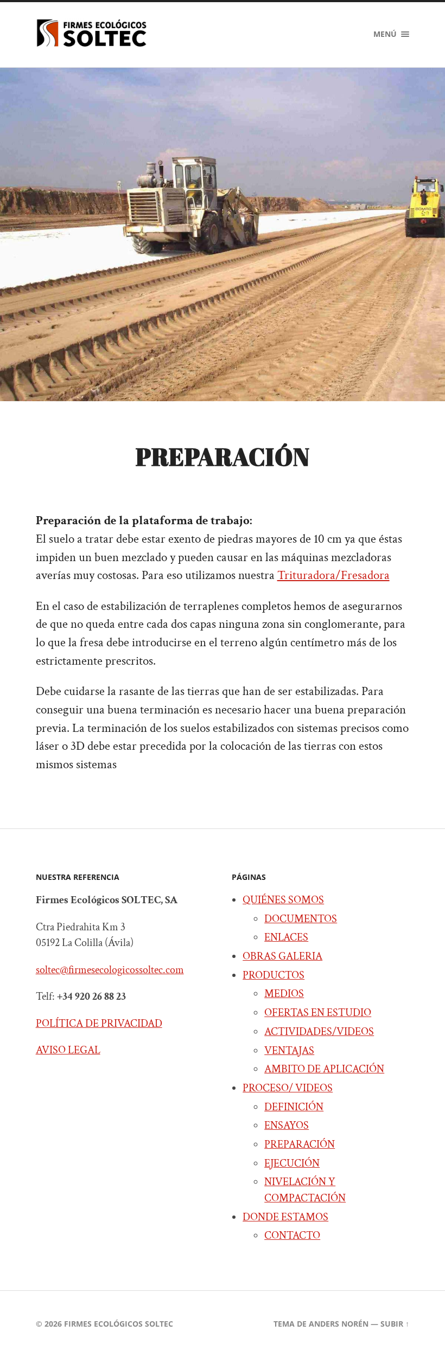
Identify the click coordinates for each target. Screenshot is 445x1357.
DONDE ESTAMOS (285, 1217)
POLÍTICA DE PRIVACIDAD (99, 1024)
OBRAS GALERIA (282, 956)
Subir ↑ (394, 1324)
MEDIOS (284, 994)
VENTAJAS (289, 1051)
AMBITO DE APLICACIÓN (324, 1069)
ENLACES (286, 937)
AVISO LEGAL (68, 1050)
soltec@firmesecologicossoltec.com (110, 970)
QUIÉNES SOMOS (283, 900)
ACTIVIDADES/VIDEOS (319, 1032)
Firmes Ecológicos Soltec (118, 1324)
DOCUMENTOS (300, 919)
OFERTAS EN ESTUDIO (317, 1013)
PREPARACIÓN (299, 1144)
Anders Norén (338, 1324)
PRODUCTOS (273, 975)
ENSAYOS (286, 1125)
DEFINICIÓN (293, 1107)
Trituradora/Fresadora (333, 575)
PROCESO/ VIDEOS (288, 1088)
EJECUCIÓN (292, 1163)
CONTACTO (292, 1236)
